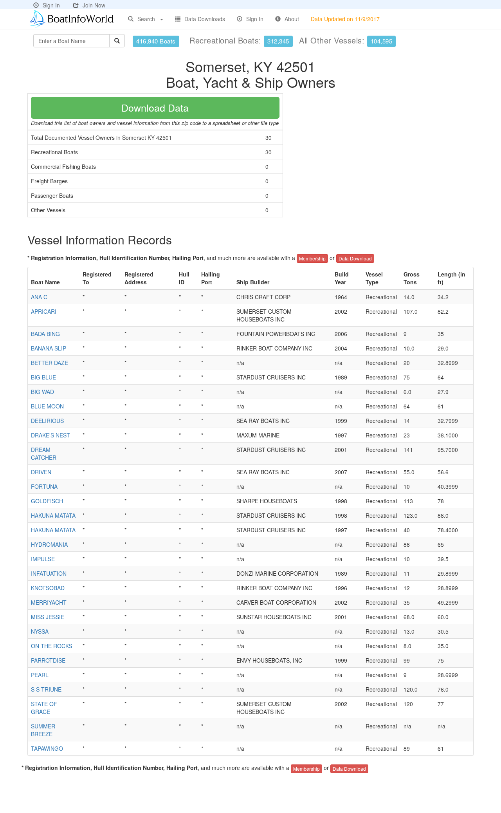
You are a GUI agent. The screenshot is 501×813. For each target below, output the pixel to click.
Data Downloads (204, 19)
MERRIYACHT (49, 602)
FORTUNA (44, 486)
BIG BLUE (43, 377)
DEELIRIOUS (47, 421)
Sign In (51, 5)
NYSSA (40, 631)
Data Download (355, 258)
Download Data (155, 107)
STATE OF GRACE (44, 707)
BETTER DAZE (49, 363)
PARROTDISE (48, 660)
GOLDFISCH (47, 501)
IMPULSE (43, 559)
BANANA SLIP (48, 348)
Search (146, 19)
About (292, 19)
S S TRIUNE (46, 689)
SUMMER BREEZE (43, 730)
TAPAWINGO (47, 748)
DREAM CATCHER (43, 453)
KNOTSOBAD (48, 588)
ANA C (39, 297)
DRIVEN (41, 472)
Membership (312, 258)
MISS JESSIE (47, 617)
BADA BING (45, 334)
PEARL (40, 675)
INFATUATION (49, 573)
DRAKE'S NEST (50, 435)
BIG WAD (42, 392)
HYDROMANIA (49, 544)
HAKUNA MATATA (53, 515)
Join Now (94, 5)
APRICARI (43, 311)
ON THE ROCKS (51, 646)
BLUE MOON (47, 406)
